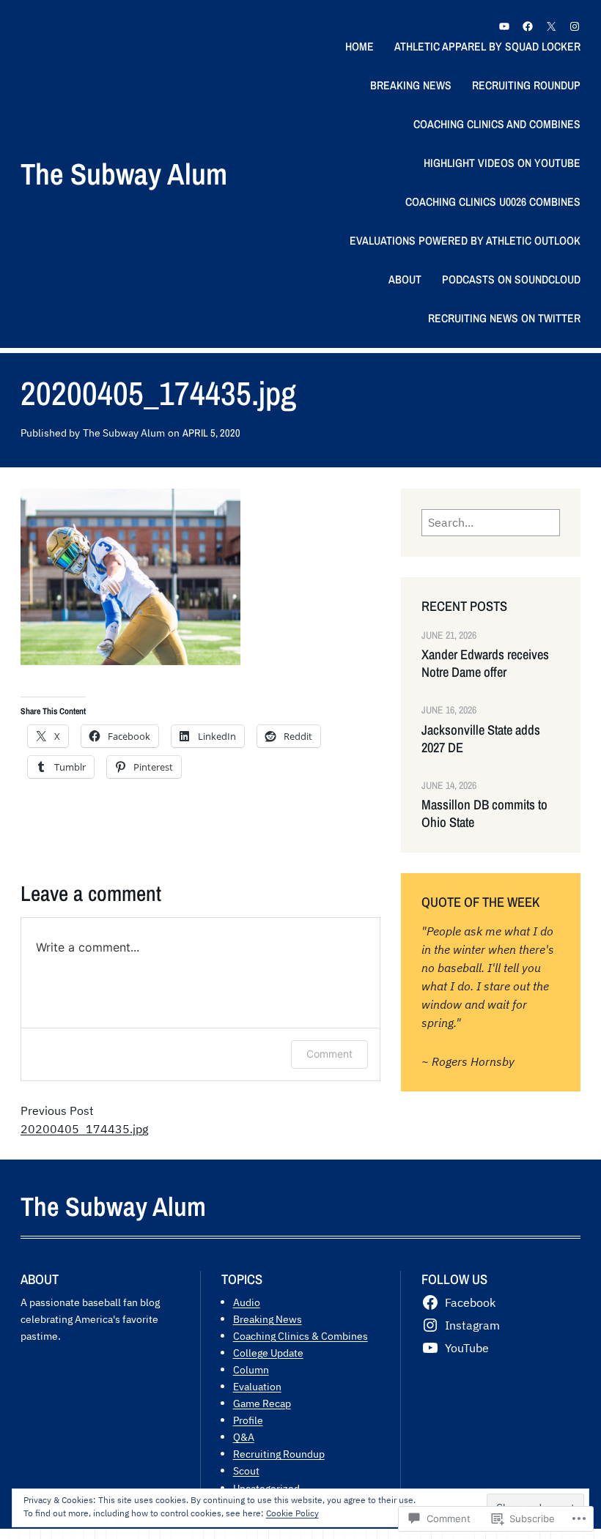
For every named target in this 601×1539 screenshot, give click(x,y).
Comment (329, 1053)
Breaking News (267, 1319)
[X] (551, 26)
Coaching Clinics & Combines (300, 1336)
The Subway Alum (124, 174)
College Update (268, 1353)
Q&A (243, 1437)
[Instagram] (574, 26)
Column (251, 1369)
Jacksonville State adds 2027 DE (480, 739)
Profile (248, 1420)
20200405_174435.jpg (84, 1128)
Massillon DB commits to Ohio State (484, 813)
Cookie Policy (292, 1513)
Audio (246, 1302)
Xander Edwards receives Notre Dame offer (485, 663)
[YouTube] (504, 26)
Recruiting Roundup (279, 1454)
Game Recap (262, 1403)
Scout (246, 1470)
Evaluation (257, 1386)
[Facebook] (528, 26)
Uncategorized (266, 1488)
